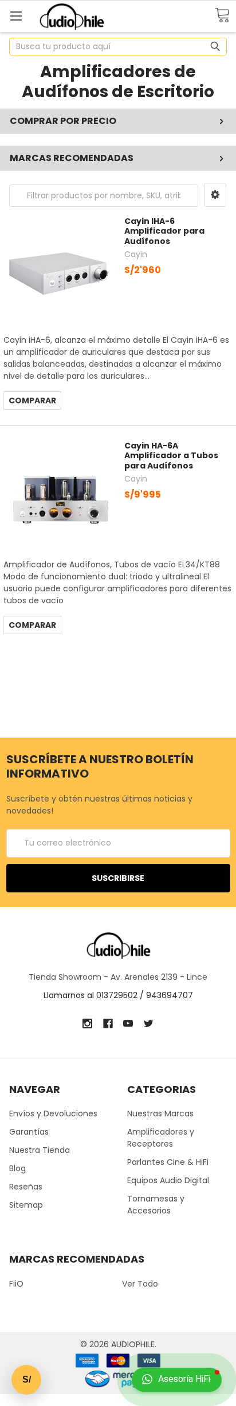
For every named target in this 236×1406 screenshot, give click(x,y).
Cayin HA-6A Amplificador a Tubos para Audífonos (171, 455)
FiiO (16, 1283)
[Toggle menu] (16, 15)
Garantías (29, 1131)
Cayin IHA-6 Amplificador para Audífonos (164, 231)
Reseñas (25, 1186)
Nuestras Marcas (160, 1113)
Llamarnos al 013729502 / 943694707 (118, 995)
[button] (215, 195)
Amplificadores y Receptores (160, 1137)
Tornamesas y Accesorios (155, 1204)
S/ (26, 1379)
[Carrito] (222, 16)
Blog (17, 1168)
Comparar (32, 400)
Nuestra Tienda (39, 1150)
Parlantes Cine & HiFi (168, 1162)
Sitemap (26, 1205)
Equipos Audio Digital (168, 1180)
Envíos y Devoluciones (53, 1113)
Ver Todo (140, 1283)
